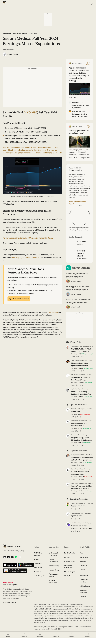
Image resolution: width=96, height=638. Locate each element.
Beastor (73, 435)
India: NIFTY (38, 567)
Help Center (84, 575)
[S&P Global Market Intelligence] (10, 583)
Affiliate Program (85, 586)
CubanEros (74, 469)
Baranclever (74, 420)
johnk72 (73, 523)
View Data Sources (9, 602)
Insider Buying (54, 566)
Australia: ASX (38, 563)
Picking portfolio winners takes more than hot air (77, 288)
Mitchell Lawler (76, 281)
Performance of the (28, 238)
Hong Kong (7, 33)
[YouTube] (12, 557)
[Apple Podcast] (20, 557)
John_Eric (74, 360)
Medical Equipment (20, 33)
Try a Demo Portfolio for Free (19, 299)
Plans (81, 553)
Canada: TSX (38, 572)
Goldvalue (74, 409)
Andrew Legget (76, 294)
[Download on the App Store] (10, 565)
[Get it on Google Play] (26, 565)
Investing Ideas (69, 561)
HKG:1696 (30, 112)
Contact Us (83, 565)
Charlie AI (83, 596)
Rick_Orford (74, 346)
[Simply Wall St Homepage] (3, 1)
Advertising (84, 557)
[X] (8, 557)
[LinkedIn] (4, 557)
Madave (73, 513)
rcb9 (72, 374)
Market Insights (69, 572)
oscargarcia (74, 455)
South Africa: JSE (39, 576)
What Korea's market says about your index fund (78, 301)
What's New (68, 576)
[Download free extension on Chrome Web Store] (15, 571)
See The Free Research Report (77, 202)
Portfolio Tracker (70, 553)
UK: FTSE (37, 559)
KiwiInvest (74, 483)
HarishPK (74, 503)
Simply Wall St (12, 54)
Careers (82, 569)
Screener (67, 557)
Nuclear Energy (54, 570)
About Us (83, 561)
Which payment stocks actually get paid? (77, 275)
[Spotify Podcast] (16, 557)
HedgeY (73, 389)
